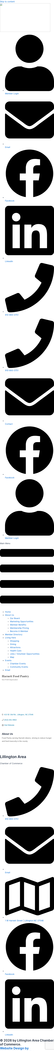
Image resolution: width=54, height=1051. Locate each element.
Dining (13, 644)
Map (12, 657)
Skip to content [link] (7, 1)
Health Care (15, 650)
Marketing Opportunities (21, 621)
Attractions (15, 647)
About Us (9, 615)
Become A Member (19, 631)
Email (7, 670)
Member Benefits (18, 624)
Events (8, 660)
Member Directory (13, 634)
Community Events (19, 667)
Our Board (15, 618)
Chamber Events (18, 663)
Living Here (10, 637)
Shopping (14, 641)
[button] (27, 575)
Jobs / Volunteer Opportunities (24, 654)
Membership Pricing (19, 628)
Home (8, 612)
